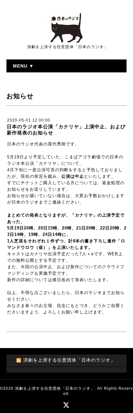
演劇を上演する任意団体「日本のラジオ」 (55, 388)
